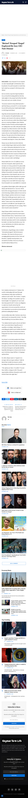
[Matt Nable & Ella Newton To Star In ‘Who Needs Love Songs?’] (14, 501)
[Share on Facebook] (3, 58)
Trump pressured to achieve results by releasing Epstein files (15, 665)
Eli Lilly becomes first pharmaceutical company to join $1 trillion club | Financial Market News (18, 611)
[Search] (23, 2)
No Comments (22, 53)
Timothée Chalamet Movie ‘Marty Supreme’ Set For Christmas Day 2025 (20, 408)
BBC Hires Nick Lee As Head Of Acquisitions (13, 445)
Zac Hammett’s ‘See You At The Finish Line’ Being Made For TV (13, 533)
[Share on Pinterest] (7, 58)
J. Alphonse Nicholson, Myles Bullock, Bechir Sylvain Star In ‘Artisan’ (13, 466)
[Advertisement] (14, 19)
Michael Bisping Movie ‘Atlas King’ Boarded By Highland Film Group (14, 488)
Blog (3, 40)
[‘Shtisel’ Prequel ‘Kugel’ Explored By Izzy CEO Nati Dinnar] (14, 68)
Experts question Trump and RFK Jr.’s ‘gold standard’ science (14, 638)
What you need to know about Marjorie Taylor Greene (12, 691)
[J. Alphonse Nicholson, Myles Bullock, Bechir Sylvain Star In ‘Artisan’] (14, 456)
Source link (4, 382)
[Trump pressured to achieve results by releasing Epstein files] (14, 655)
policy (18, 778)
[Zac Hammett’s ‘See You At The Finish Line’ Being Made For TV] (14, 523)
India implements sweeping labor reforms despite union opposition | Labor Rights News (13, 590)
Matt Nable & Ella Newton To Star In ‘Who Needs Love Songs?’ (13, 511)
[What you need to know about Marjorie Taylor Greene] (14, 681)
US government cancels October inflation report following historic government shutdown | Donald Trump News (18, 602)
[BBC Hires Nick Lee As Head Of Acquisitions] (14, 436)
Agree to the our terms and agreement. (15, 778)
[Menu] (26, 2)
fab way (7, 53)
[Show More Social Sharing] (10, 58)
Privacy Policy (11, 728)
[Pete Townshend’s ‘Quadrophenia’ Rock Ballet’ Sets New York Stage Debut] (14, 546)
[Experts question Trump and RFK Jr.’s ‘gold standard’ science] (14, 629)
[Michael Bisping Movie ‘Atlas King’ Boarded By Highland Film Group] (14, 479)
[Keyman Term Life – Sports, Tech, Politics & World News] (7, 2)
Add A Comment (14, 563)
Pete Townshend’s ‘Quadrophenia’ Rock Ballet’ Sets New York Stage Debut (14, 555)
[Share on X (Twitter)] (5, 58)
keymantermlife (21, 794)
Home (3, 35)
